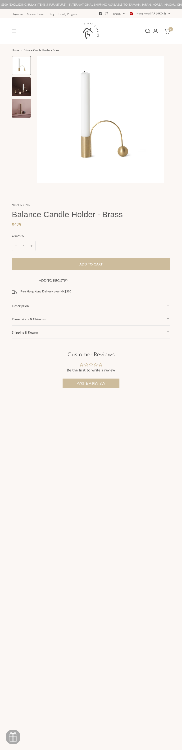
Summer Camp (35, 14)
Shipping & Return (25, 332)
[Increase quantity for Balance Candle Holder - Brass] (31, 246)
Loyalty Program (68, 14)
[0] (166, 31)
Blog (51, 14)
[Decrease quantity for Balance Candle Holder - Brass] (16, 246)
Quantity (18, 235)
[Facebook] (100, 13)
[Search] (148, 31)
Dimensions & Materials (29, 318)
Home (15, 50)
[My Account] (155, 31)
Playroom (17, 14)
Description (20, 305)
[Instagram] (107, 13)
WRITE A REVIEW (91, 383)
